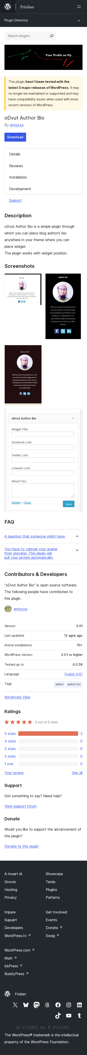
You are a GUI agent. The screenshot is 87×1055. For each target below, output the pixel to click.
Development (20, 189)
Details (14, 154)
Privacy (10, 897)
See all (77, 772)
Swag (52, 935)
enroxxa (16, 125)
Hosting (10, 889)
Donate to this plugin (21, 846)
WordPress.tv (17, 935)
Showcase (54, 874)
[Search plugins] (51, 35)
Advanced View (17, 697)
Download (15, 137)
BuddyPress (16, 974)
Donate (54, 927)
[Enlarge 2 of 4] (76, 279)
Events (51, 920)
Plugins (51, 889)
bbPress (13, 966)
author (59, 684)
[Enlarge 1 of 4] (35, 279)
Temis (50, 882)
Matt (10, 958)
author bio (74, 684)
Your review (14, 772)
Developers (13, 927)
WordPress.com (19, 950)
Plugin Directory (16, 20)
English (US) (74, 674)
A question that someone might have (34, 536)
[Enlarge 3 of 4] (35, 349)
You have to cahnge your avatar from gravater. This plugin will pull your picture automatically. (31, 553)
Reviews (16, 166)
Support (15, 200)
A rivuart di (13, 874)
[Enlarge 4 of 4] (76, 415)
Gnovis (10, 882)
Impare (10, 912)
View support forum (20, 806)
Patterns (53, 897)
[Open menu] (80, 6)
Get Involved (56, 912)
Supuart (10, 920)
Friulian (20, 994)
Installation (18, 177)
